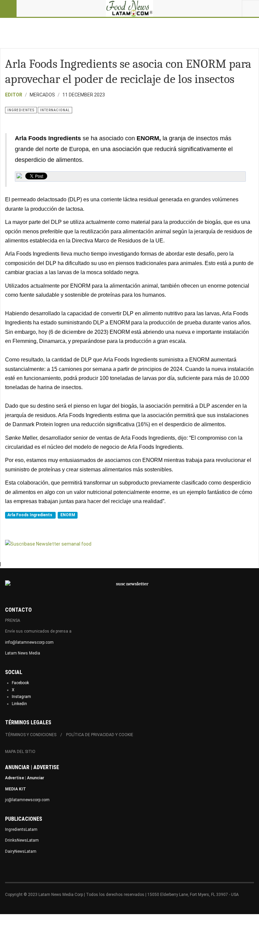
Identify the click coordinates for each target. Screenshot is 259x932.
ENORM (67, 515)
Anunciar (35, 778)
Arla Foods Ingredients (30, 515)
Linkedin (19, 703)
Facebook (20, 682)
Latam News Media (22, 653)
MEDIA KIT (15, 789)
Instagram (21, 696)
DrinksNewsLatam (22, 840)
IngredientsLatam (21, 829)
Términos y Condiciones (30, 734)
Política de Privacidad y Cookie (99, 734)
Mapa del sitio (20, 751)
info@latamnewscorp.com (29, 642)
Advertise (14, 778)
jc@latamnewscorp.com (27, 799)
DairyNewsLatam (20, 851)
